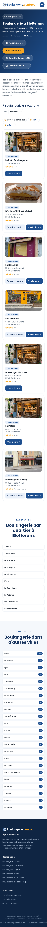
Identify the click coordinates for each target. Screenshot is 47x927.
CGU (24, 916)
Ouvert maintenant (16, 120)
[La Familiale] (23, 300)
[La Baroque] (23, 247)
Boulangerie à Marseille (13, 865)
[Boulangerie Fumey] (23, 461)
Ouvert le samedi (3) (18, 65)
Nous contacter (10, 903)
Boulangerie (21, 5)
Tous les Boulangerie (12, 895)
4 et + (35, 120)
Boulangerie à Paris (11, 861)
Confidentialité (33, 916)
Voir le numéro (16, 227)
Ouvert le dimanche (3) (19, 58)
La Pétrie (10, 425)
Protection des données (15, 919)
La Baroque (11, 265)
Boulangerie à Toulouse (13, 878)
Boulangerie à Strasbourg (14, 882)
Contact (38, 919)
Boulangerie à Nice (11, 873)
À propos (30, 919)
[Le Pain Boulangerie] (23, 142)
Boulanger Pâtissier (16, 372)
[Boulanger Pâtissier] (23, 354)
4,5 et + (10, 125)
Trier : (6, 111)
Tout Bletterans (16, 43)
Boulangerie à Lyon (11, 869)
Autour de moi (14, 50)
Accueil (6, 36)
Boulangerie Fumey (16, 479)
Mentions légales (14, 916)
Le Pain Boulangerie (16, 160)
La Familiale (12, 318)
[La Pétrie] (23, 408)
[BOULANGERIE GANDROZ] (23, 193)
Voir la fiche (12, 173)
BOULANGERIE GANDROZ (18, 211)
